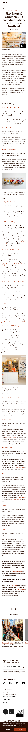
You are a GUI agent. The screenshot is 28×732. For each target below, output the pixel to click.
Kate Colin (4, 266)
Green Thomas (15, 500)
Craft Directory (21, 589)
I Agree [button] (20, 729)
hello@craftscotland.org (9, 696)
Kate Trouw (10, 350)
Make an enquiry (7, 699)
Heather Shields (18, 264)
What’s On (14, 585)
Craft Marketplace (17, 571)
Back (3, 8)
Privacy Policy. (19, 673)
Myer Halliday (22, 498)
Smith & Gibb (21, 322)
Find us (5, 702)
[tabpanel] (14, 41)
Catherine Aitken (19, 468)
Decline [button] (8, 729)
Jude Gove (4, 322)
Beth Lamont (11, 322)
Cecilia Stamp (9, 264)
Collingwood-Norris (10, 438)
